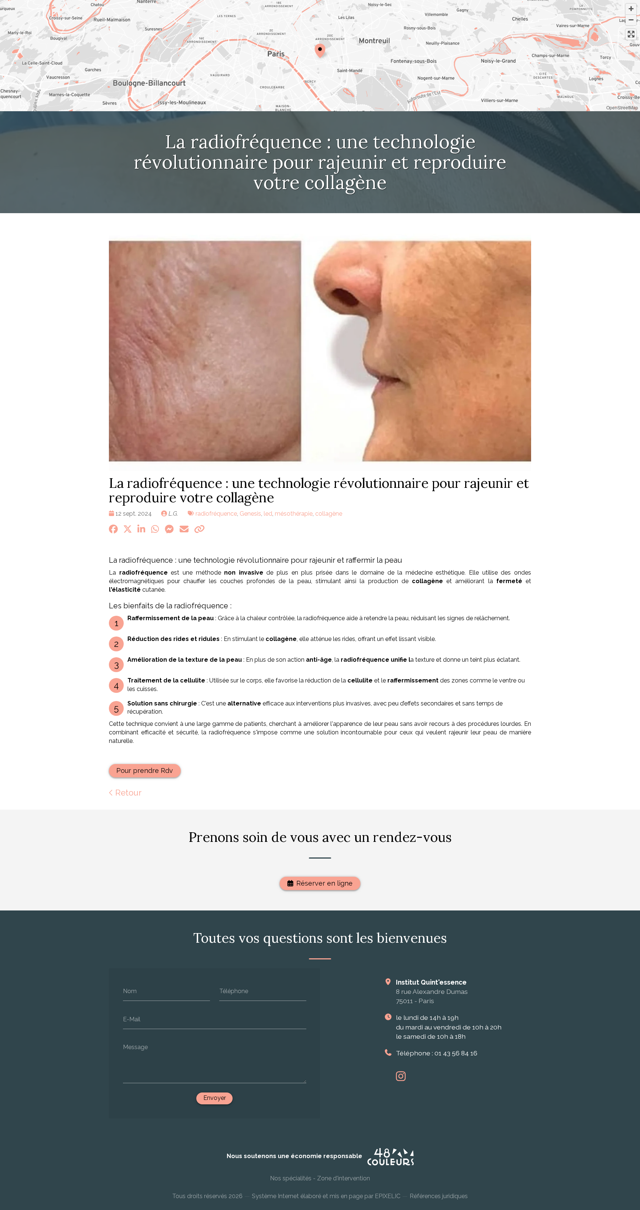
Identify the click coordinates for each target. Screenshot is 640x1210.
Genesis (250, 513)
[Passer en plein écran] (631, 34)
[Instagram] (401, 1076)
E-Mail (131, 1018)
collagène (328, 513)
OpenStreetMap (622, 107)
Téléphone (233, 991)
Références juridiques (439, 1196)
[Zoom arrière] (631, 19)
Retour (127, 792)
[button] (320, 50)
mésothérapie (294, 513)
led (268, 513)
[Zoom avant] (631, 9)
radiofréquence (216, 513)
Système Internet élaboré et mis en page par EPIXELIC (326, 1196)
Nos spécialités (290, 1178)
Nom (130, 991)
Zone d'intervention (343, 1178)
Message (135, 1047)
